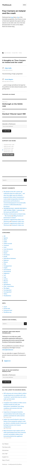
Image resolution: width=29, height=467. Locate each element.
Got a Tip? (4, 453)
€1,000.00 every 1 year (9, 144)
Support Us (5, 457)
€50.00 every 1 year (8, 150)
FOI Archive (5, 450)
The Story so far (6, 447)
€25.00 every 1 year (8, 151)
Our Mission (5, 444)
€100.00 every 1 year (8, 148)
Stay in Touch (5, 460)
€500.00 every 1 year (9, 146)
